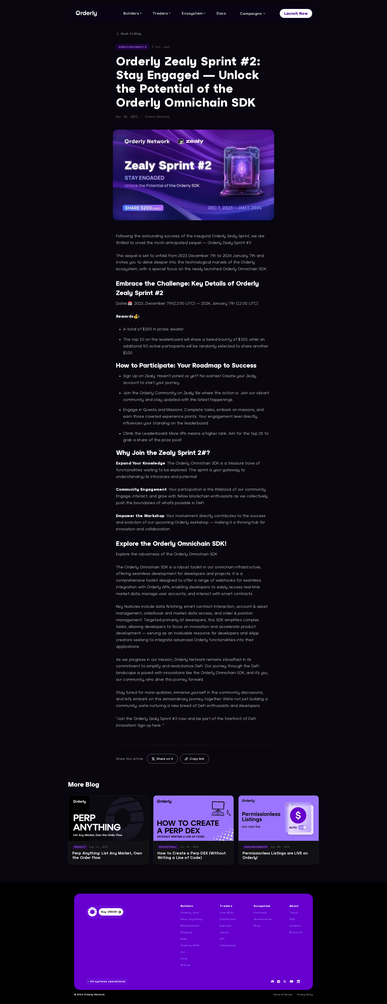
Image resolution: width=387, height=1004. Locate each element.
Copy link (197, 758)
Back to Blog (131, 33)
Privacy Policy (305, 994)
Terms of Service (282, 994)
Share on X (165, 758)
